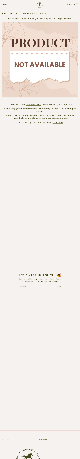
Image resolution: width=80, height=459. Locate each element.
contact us (58, 122)
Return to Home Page (41, 108)
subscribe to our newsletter (25, 118)
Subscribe (58, 287)
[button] (3, 4)
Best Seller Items (33, 104)
